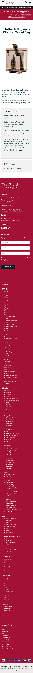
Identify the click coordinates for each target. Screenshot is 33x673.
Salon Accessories (11, 505)
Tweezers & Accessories (12, 435)
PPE (5, 561)
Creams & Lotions (11, 526)
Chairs (5, 586)
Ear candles (9, 425)
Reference (7, 361)
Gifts (7, 412)
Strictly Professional (9, 371)
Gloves (9, 496)
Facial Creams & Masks (12, 400)
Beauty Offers (8, 606)
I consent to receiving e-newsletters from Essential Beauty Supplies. (16, 259)
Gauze (9, 490)
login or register (17, 103)
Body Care (9, 406)
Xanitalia (6, 383)
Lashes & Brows (10, 324)
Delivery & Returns (7, 645)
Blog (3, 633)
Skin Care (8, 356)
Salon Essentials (8, 482)
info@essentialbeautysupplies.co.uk (13, 220)
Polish (5, 538)
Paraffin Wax (11, 455)
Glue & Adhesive (10, 437)
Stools (7, 588)
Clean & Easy (7, 299)
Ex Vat (19, 11)
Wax (7, 318)
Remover (8, 439)
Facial (7, 322)
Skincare (6, 390)
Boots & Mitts (9, 503)
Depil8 (6, 305)
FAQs (3, 643)
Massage (8, 328)
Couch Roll (10, 486)
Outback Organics (9, 346)
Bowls (7, 530)
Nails (4, 516)
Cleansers (8, 394)
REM (5, 363)
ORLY (5, 344)
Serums (8, 404)
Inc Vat (27, 11)
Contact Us (5, 631)
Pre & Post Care (10, 462)
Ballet (5, 293)
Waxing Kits (9, 466)
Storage (6, 584)
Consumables (9, 484)
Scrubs (7, 402)
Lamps (5, 569)
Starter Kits (7, 480)
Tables (5, 597)
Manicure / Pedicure (11, 326)
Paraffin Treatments (11, 320)
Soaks (7, 522)
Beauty (5, 388)
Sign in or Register (10, 11)
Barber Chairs (9, 592)
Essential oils (9, 421)
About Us (4, 629)
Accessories (9, 423)
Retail (7, 408)
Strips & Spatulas (10, 464)
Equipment (9, 476)
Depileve (6, 307)
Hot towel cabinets (9, 559)
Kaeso (5, 334)
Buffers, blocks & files (12, 550)
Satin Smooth (7, 365)
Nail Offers (7, 608)
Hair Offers (7, 610)
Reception (7, 580)
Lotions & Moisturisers (12, 398)
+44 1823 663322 (7, 218)
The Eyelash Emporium (10, 381)
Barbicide (6, 295)
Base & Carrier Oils (11, 420)
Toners (7, 396)
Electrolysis (9, 468)
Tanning (6, 472)
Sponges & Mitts (12, 494)
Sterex (5, 369)
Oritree (6, 342)
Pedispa (8, 590)
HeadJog (6, 313)
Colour (8, 544)
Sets (7, 528)
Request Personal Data (8, 649)
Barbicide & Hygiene (11, 502)
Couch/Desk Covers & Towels (14, 509)
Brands (5, 289)
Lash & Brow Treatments (12, 433)
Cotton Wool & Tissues (13, 492)
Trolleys (6, 582)
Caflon (6, 297)
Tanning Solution (10, 474)
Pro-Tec (6, 359)
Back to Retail (6, 86)
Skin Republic (8, 367)
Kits (7, 410)
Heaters (6, 563)
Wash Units (7, 599)
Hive (5, 315)
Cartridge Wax (11, 453)
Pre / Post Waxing (10, 317)
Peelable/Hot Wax (12, 449)
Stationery (8, 500)
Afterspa (6, 291)
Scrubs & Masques (11, 524)
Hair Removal (8, 445)
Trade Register (6, 637)
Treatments (9, 520)
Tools (7, 330)
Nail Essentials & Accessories (12, 536)
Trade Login (5, 635)
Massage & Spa (8, 416)
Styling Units (7, 578)
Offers (5, 604)
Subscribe (8, 267)
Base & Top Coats (10, 542)
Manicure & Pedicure (10, 518)
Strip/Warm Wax (12, 451)
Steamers (6, 571)
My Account (5, 639)
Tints (7, 431)
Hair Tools (6, 311)
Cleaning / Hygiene (11, 377)
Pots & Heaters (10, 461)
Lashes (7, 441)
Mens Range (9, 352)
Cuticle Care (9, 552)
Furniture (6, 576)
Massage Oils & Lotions (12, 418)
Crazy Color (7, 303)
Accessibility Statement (13, 668)
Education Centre (7, 641)
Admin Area (16, 666)
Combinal (6, 301)
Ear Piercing (9, 511)
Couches (6, 595)
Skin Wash (8, 392)
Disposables (9, 459)
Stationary (8, 354)
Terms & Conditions (7, 647)
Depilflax (6, 309)
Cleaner (6, 565)
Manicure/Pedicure (11, 375)
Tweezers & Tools (10, 507)
